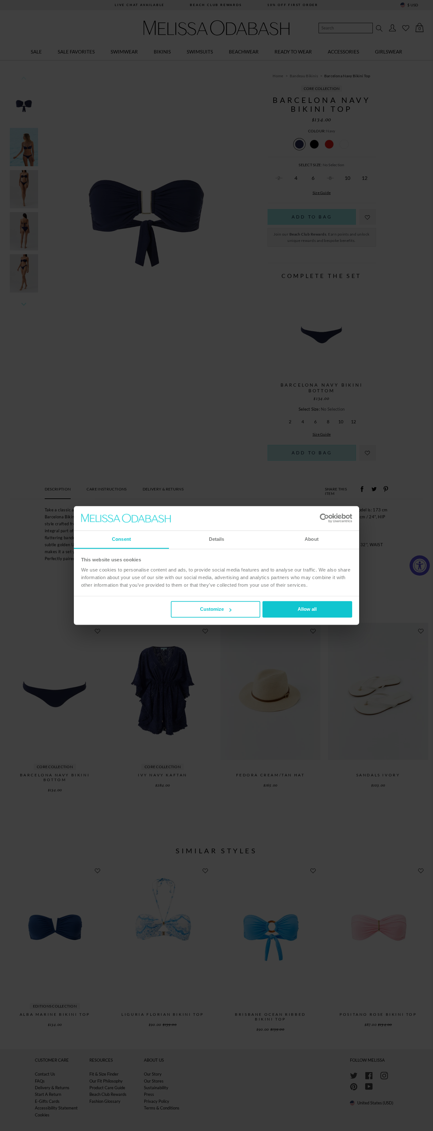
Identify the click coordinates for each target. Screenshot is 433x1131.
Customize (212, 609)
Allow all (307, 609)
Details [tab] (216, 539)
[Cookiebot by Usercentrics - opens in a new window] (324, 518)
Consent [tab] (121, 539)
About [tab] (312, 539)
